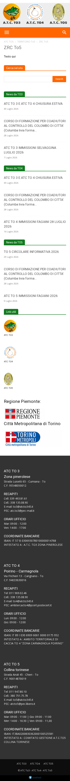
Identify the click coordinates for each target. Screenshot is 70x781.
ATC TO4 (8, 361)
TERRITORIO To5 (26, 41)
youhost (36, 777)
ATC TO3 (8, 335)
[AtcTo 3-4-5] (35, 13)
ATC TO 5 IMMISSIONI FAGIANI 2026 (31, 296)
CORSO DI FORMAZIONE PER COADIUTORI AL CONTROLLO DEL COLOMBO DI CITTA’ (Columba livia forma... (35, 125)
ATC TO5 (9, 41)
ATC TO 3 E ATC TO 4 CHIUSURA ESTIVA (33, 104)
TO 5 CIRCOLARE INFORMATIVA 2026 (31, 252)
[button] (6, 32)
